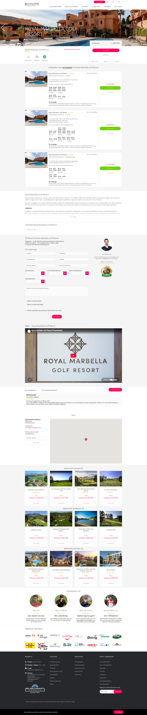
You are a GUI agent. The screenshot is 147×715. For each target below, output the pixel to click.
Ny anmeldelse (115, 390)
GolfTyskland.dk (79, 665)
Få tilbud (99, 2)
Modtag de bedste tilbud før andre (110, 687)
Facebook (102, 668)
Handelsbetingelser (105, 681)
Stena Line (78, 674)
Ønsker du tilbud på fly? (34, 301)
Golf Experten (79, 671)
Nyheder (107, 7)
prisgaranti (103, 678)
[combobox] (35, 273)
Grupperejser (54, 674)
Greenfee (106, 55)
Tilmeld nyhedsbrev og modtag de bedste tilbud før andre (44, 310)
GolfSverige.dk (79, 662)
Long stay (96, 7)
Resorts (85, 7)
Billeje (51, 684)
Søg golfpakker (71, 7)
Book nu (110, 88)
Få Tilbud (106, 50)
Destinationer (55, 7)
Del (106, 61)
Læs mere (73, 217)
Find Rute (36, 442)
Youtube (102, 671)
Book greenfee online (56, 671)
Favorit (95, 61)
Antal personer (29, 270)
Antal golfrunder (30, 279)
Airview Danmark (80, 668)
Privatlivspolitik (104, 684)
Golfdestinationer (55, 662)
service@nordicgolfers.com (107, 263)
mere (117, 61)
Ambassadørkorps (55, 681)
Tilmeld (117, 691)
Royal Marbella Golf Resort (58, 73)
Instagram (103, 674)
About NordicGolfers (106, 665)
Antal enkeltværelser (75, 270)
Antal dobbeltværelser (54, 270)
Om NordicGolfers (105, 662)
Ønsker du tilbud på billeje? (35, 304)
